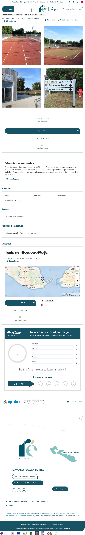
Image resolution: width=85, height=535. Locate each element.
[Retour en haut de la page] (81, 417)
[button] (82, 2)
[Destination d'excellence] (13, 533)
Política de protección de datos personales (29, 528)
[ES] (82, 2)
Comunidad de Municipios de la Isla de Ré (18, 515)
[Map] (69, 2)
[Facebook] (14, 491)
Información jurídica (38, 524)
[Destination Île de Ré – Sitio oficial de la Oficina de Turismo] (42, 9)
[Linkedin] (24, 491)
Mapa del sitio (25, 524)
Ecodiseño (67, 528)
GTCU (48, 524)
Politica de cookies (58, 524)
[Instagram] (19, 491)
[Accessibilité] (73, 2)
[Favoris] (77, 2)
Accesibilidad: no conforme (53, 528)
